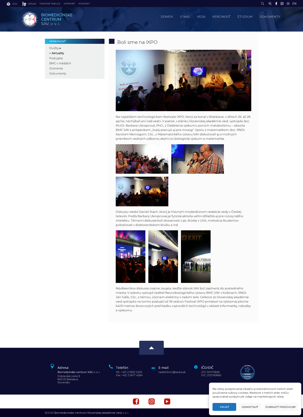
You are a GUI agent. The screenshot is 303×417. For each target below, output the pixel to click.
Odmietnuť (250, 407)
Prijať (224, 407)
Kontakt (84, 3)
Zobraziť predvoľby (280, 407)
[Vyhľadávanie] (263, 3)
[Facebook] (277, 3)
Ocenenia (56, 68)
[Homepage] (30, 19)
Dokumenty (57, 73)
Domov (167, 16)
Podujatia (56, 58)
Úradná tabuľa (50, 3)
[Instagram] (283, 3)
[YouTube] (289, 3)
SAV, (57, 19)
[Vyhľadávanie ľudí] (270, 3)
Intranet (69, 3)
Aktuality (58, 53)
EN (294, 3)
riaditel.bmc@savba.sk (172, 372)
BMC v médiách (60, 63)
